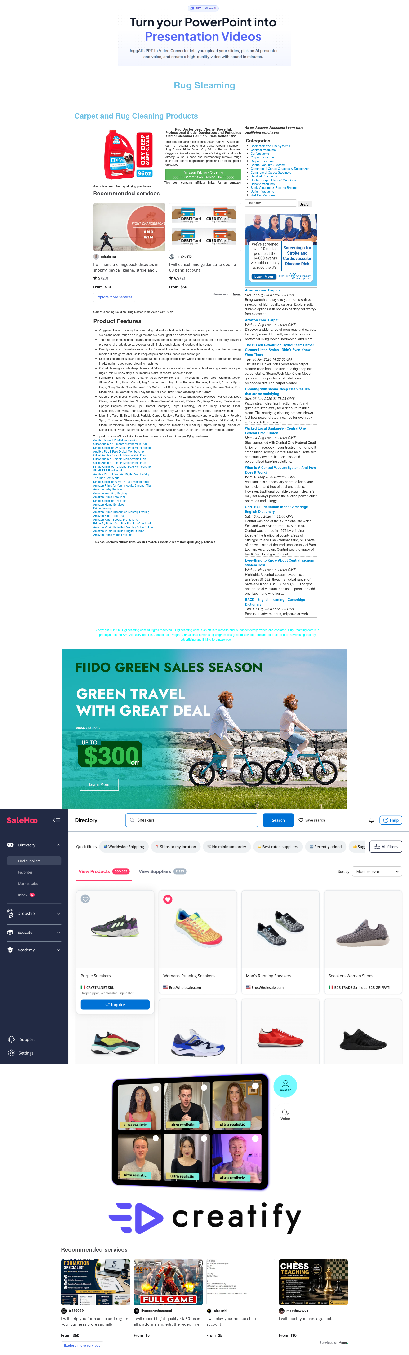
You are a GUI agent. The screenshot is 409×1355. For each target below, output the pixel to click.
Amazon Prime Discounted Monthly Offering (121, 512)
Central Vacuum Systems (268, 165)
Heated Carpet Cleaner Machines (273, 180)
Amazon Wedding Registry (110, 493)
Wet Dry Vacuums (263, 195)
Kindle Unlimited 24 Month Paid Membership (122, 447)
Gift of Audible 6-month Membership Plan (119, 459)
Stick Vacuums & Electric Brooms (274, 187)
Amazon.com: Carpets (262, 290)
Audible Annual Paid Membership (115, 440)
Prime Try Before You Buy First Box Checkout (122, 523)
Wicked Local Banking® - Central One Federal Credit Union (275, 430)
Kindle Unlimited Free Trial (110, 500)
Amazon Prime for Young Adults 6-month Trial (122, 485)
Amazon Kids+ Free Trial (109, 516)
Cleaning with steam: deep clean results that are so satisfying (277, 391)
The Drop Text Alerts (106, 478)
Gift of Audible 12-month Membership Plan (120, 444)
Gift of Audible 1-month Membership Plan (119, 463)
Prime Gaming (102, 508)
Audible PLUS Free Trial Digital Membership (121, 474)
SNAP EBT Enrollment (107, 470)
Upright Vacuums (262, 191)
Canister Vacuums (263, 149)
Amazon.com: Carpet (262, 319)
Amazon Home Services (108, 504)
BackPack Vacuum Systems (270, 146)
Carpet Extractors (263, 157)
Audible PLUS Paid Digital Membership (118, 451)
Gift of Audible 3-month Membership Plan (119, 455)
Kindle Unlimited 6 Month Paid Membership (121, 482)
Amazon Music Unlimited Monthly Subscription (123, 527)
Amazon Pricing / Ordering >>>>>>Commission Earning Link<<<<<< (203, 174)
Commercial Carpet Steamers (271, 172)
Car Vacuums (260, 153)
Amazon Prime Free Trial (109, 497)
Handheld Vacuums (264, 176)
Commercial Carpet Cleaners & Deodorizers (280, 168)
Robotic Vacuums (263, 183)
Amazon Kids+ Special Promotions (115, 519)
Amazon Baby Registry (108, 489)
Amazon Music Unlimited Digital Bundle (118, 531)
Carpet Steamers (262, 161)
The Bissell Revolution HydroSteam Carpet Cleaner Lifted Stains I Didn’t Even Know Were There (279, 350)
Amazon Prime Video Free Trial (113, 534)
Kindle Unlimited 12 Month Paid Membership (122, 466)
